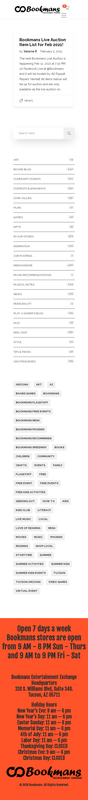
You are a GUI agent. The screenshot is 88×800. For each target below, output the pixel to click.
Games (18, 217)
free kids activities (30, 492)
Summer (45, 555)
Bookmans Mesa (28, 420)
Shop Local (44, 546)
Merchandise (23, 265)
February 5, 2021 (51, 51)
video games (58, 581)
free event (24, 483)
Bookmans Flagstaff (32, 402)
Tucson (59, 572)
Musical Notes (24, 284)
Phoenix (56, 537)
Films (17, 207)
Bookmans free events (33, 411)
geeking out (25, 501)
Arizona (22, 384)
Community (45, 456)
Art (16, 159)
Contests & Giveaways (29, 188)
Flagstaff (24, 474)
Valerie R (31, 51)
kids (65, 501)
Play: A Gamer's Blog (28, 313)
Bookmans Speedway (31, 447)
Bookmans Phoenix (30, 429)
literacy (44, 510)
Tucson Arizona (28, 581)
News (29, 100)
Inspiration (22, 246)
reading (22, 546)
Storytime (24, 555)
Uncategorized (25, 361)
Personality (23, 303)
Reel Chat (20, 332)
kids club (23, 510)
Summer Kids (60, 563)
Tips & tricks (22, 351)
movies (21, 537)
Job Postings (23, 255)
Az (51, 384)
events (39, 465)
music (38, 537)
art (39, 384)
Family (57, 465)
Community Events (27, 178)
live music (23, 519)
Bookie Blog (22, 169)
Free (42, 474)
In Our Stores (24, 236)
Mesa (51, 528)
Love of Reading (28, 528)
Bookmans (51, 393)
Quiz (17, 322)
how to (49, 501)
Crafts (21, 465)
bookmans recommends (34, 438)
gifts (17, 226)
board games (25, 393)
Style (17, 342)
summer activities (29, 563)
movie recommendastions (32, 275)
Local (43, 519)
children (22, 456)
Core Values (23, 198)
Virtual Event (27, 590)
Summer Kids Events (31, 572)
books (59, 447)
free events (49, 483)
